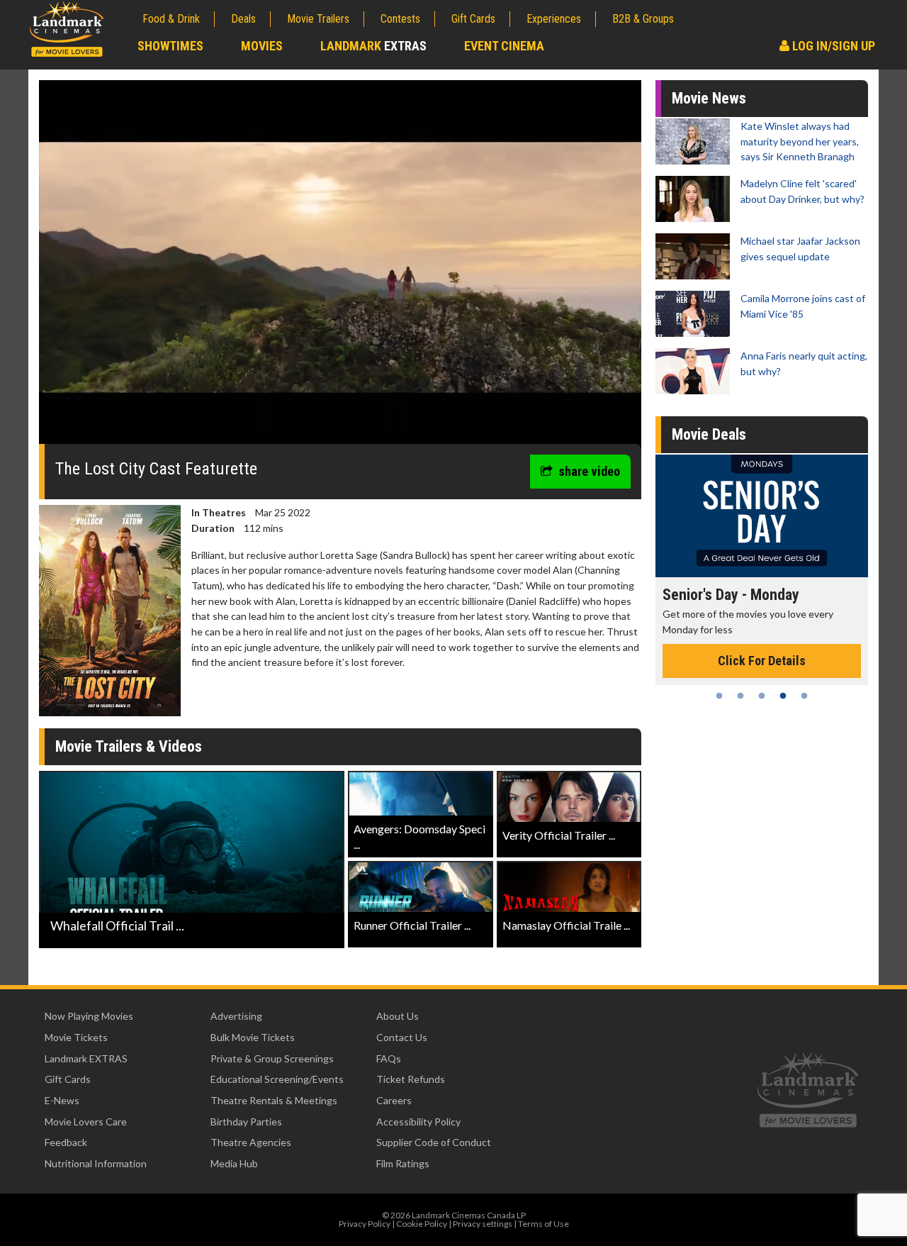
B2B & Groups (643, 19)
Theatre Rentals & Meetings (273, 1100)
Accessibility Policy (418, 1122)
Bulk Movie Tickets (252, 1037)
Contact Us (401, 1037)
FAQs (388, 1058)
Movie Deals (709, 434)
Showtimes (170, 45)
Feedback (66, 1142)
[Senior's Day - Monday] (761, 516)
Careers (394, 1100)
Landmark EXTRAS (86, 1058)
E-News (62, 1100)
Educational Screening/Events (277, 1079)
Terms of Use (543, 1223)
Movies (262, 45)
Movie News (709, 98)
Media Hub (234, 1163)
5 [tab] (804, 696)
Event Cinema (504, 45)
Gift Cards (473, 19)
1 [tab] (719, 696)
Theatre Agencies (250, 1142)
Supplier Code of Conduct (433, 1142)
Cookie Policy (421, 1223)
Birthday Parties (246, 1122)
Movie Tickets (76, 1037)
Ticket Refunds (410, 1079)
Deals (243, 19)
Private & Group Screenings (272, 1058)
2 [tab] (740, 696)
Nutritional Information (96, 1163)
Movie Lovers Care (86, 1122)
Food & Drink (171, 19)
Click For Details (762, 660)
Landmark (373, 45)
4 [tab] (783, 696)
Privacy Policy (364, 1223)
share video (589, 471)
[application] (340, 267)
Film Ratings (402, 1163)
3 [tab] (762, 696)
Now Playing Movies (89, 1016)
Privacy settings (482, 1223)
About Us (397, 1016)
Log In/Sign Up (832, 45)
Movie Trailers (318, 19)
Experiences (553, 19)
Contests (400, 19)
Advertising (236, 1016)
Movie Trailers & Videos (128, 746)
